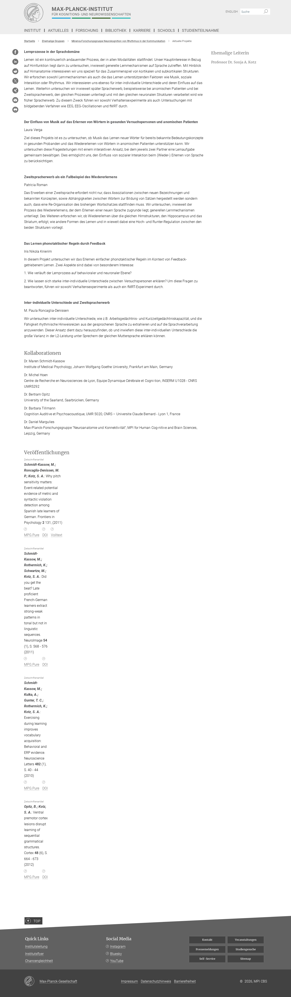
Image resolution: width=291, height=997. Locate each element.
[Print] (15, 109)
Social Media (118, 938)
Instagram (117, 947)
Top (36, 921)
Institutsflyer (34, 954)
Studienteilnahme (200, 30)
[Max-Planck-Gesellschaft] (32, 981)
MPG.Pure (31, 535)
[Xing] (15, 90)
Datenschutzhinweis (156, 981)
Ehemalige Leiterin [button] (230, 53)
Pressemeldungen (207, 949)
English (232, 11)
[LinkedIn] (15, 61)
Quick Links (37, 938)
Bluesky (116, 954)
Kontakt (207, 939)
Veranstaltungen (245, 939)
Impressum (129, 981)
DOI (45, 535)
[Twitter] (15, 81)
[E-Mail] (15, 100)
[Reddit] (15, 71)
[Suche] (265, 12)
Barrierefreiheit (185, 981)
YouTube (116, 961)
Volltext (56, 535)
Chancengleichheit (39, 961)
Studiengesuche (246, 949)
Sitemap (245, 958)
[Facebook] (15, 52)
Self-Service (207, 958)
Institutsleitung (36, 947)
